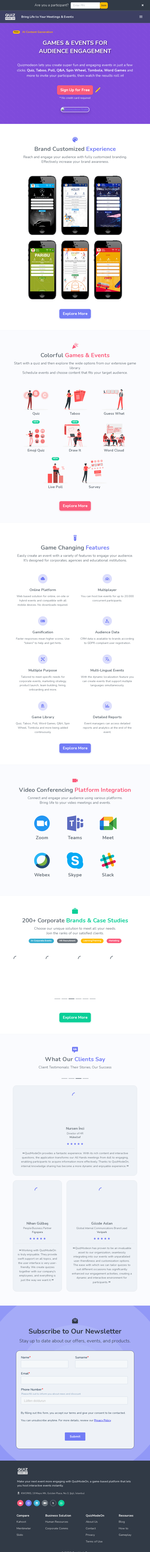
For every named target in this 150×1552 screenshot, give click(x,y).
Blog (122, 1509)
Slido (20, 1522)
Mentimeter (24, 1516)
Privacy (90, 1522)
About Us (92, 1509)
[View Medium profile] (45, 1490)
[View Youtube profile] (20, 1490)
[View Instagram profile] (28, 1490)
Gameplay (125, 1522)
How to (123, 1516)
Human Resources (56, 1509)
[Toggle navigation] (141, 17)
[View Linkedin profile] (37, 1490)
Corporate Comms (56, 1516)
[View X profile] (53, 1490)
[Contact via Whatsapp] (61, 1490)
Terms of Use (94, 1529)
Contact (91, 1516)
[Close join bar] (142, 5)
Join (103, 5)
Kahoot (21, 1509)
